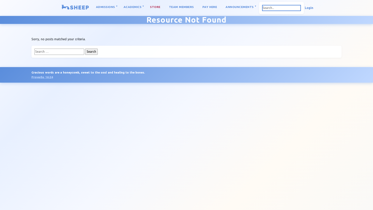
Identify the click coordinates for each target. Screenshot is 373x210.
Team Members (181, 7)
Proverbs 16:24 (42, 77)
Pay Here (209, 7)
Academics (133, 7)
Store (155, 7)
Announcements (240, 7)
